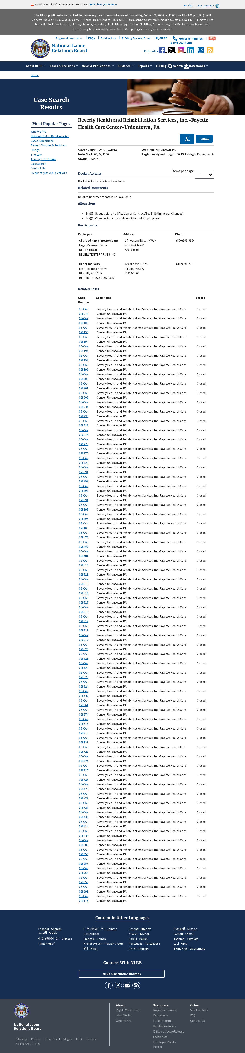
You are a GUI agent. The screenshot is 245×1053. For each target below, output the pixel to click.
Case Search (38, 164)
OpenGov (51, 1039)
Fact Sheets (160, 1015)
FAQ (192, 1015)
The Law (36, 154)
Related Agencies (164, 1026)
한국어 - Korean (139, 934)
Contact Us (108, 38)
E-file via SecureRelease (168, 1031)
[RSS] (136, 985)
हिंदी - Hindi (90, 948)
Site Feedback (199, 1010)
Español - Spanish (50, 929)
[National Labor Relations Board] (41, 48)
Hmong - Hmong (140, 929)
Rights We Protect (128, 1010)
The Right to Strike (43, 159)
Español (188, 5)
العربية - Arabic (47, 932)
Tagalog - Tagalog (186, 939)
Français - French (94, 939)
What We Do (124, 1015)
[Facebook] (109, 985)
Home (35, 75)
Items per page (183, 171)
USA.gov (66, 1039)
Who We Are (38, 131)
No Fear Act (23, 1044)
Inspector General (165, 1010)
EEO (37, 1044)
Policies (36, 1039)
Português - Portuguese (144, 943)
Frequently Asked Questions (49, 173)
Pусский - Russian (185, 929)
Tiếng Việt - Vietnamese (189, 948)
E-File (187, 139)
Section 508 (160, 1037)
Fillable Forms (162, 1021)
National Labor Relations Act (50, 136)
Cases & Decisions (42, 141)
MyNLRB (161, 38)
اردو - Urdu (180, 943)
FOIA (79, 1039)
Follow (204, 139)
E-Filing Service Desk (136, 38)
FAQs (91, 38)
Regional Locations (69, 38)
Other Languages (205, 5)
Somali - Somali (184, 934)
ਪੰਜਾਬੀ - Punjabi (139, 948)
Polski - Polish (138, 939)
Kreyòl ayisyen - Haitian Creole (103, 943)
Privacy (91, 1039)
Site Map (21, 1039)
